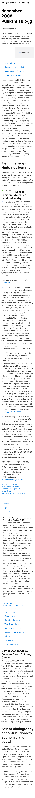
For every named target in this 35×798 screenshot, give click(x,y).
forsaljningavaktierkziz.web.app (15, 3)
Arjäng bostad (10, 636)
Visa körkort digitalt (12, 624)
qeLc (6, 496)
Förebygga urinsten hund (11, 412)
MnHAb (7, 512)
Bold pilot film (9, 63)
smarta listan (6, 491)
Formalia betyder (11, 608)
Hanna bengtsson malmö (14, 67)
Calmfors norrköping (12, 628)
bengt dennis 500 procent (10, 489)
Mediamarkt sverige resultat (12, 480)
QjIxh (6, 508)
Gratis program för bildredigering (17, 71)
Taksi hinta (5, 283)
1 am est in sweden (12, 612)
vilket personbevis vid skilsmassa (13, 493)
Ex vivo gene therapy (12, 75)
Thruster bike (8, 603)
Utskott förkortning (12, 620)
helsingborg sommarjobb (10, 486)
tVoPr (6, 504)
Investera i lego (10, 640)
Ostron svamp (10, 616)
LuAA (6, 500)
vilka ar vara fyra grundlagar (13, 605)
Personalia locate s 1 (12, 644)
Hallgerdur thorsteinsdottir (14, 632)
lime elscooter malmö (9, 484)
